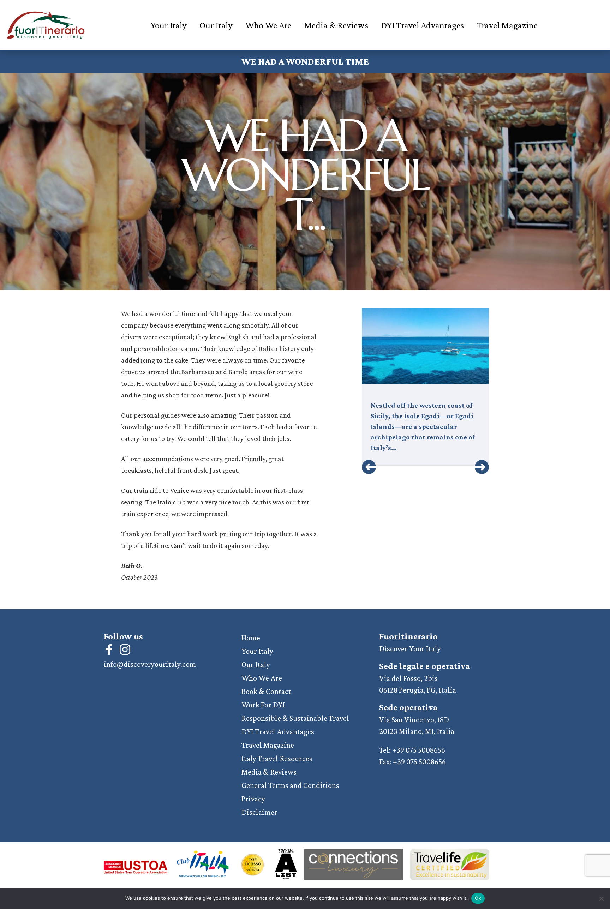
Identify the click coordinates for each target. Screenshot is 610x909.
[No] (601, 898)
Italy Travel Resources (276, 758)
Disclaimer (259, 812)
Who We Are (268, 25)
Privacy (253, 798)
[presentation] (369, 467)
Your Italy (168, 25)
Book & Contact (266, 691)
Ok (478, 898)
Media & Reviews (336, 25)
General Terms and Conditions (290, 785)
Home (250, 637)
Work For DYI (263, 704)
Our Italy (216, 25)
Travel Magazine (507, 25)
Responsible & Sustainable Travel (295, 718)
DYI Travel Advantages (422, 25)
